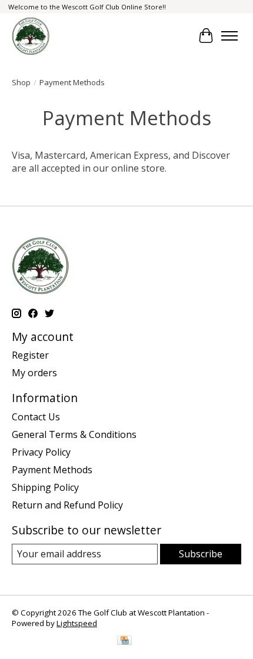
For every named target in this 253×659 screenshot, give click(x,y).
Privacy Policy (41, 452)
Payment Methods (52, 469)
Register (30, 355)
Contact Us (36, 416)
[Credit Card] (124, 641)
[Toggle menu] (229, 36)
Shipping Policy (45, 487)
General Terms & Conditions (74, 434)
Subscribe (200, 553)
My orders (34, 372)
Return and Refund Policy (67, 505)
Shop (21, 82)
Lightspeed (76, 623)
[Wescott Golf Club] (30, 36)
